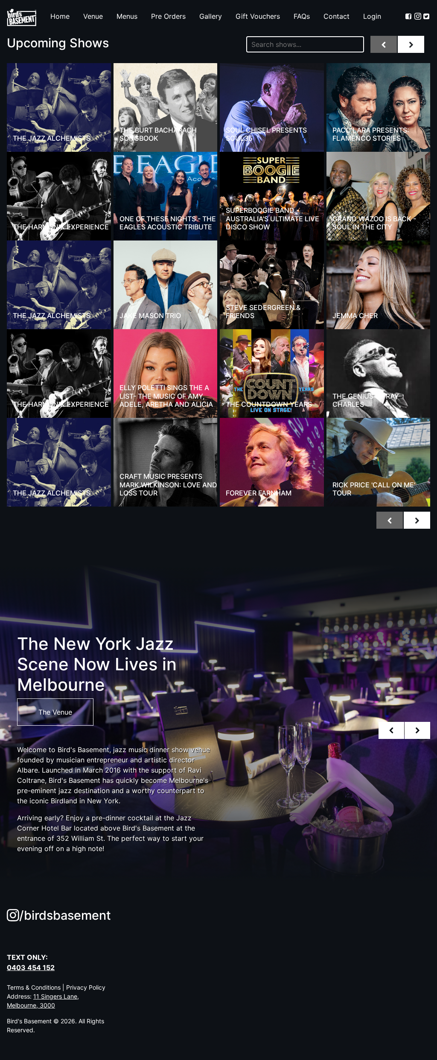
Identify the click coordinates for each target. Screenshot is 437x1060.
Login (372, 16)
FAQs (302, 16)
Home (60, 16)
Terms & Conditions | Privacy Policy (56, 987)
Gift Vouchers (258, 16)
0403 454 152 (31, 967)
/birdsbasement (65, 915)
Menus (127, 16)
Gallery (210, 16)
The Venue (55, 712)
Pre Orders (168, 16)
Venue (93, 16)
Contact (336, 16)
